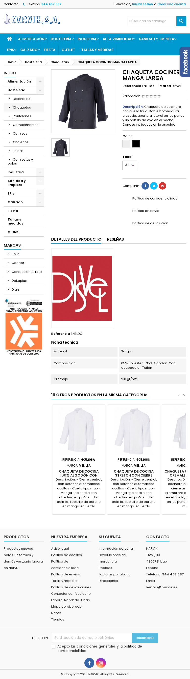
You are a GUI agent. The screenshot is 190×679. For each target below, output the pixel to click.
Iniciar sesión (142, 4)
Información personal (116, 548)
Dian (15, 289)
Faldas (18, 150)
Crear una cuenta (171, 4)
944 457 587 (51, 4)
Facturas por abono (115, 574)
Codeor (17, 262)
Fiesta (49, 49)
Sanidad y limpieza (156, 38)
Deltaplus (19, 280)
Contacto (11, 4)
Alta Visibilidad (118, 38)
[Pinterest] (162, 186)
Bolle (15, 254)
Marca (165, 86)
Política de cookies (66, 555)
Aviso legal (60, 548)
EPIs (10, 49)
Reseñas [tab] (115, 239)
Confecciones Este (26, 271)
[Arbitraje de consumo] (24, 327)
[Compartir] (145, 186)
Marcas (12, 245)
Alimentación (31, 38)
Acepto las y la (99, 648)
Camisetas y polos (20, 161)
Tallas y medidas (97, 49)
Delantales (21, 98)
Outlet (68, 49)
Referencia (131, 86)
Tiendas (57, 619)
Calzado (29, 49)
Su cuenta (110, 537)
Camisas (20, 133)
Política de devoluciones (71, 587)
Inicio (10, 73)
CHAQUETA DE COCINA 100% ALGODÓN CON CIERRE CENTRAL (79, 475)
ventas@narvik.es (161, 587)
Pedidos (105, 568)
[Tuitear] (154, 186)
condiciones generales (97, 646)
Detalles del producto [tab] (76, 239)
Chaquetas (22, 107)
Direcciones (108, 580)
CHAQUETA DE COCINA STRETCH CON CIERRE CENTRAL (134, 475)
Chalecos (20, 142)
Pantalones (22, 116)
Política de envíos (65, 574)
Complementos (25, 124)
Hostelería (61, 38)
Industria (87, 38)
